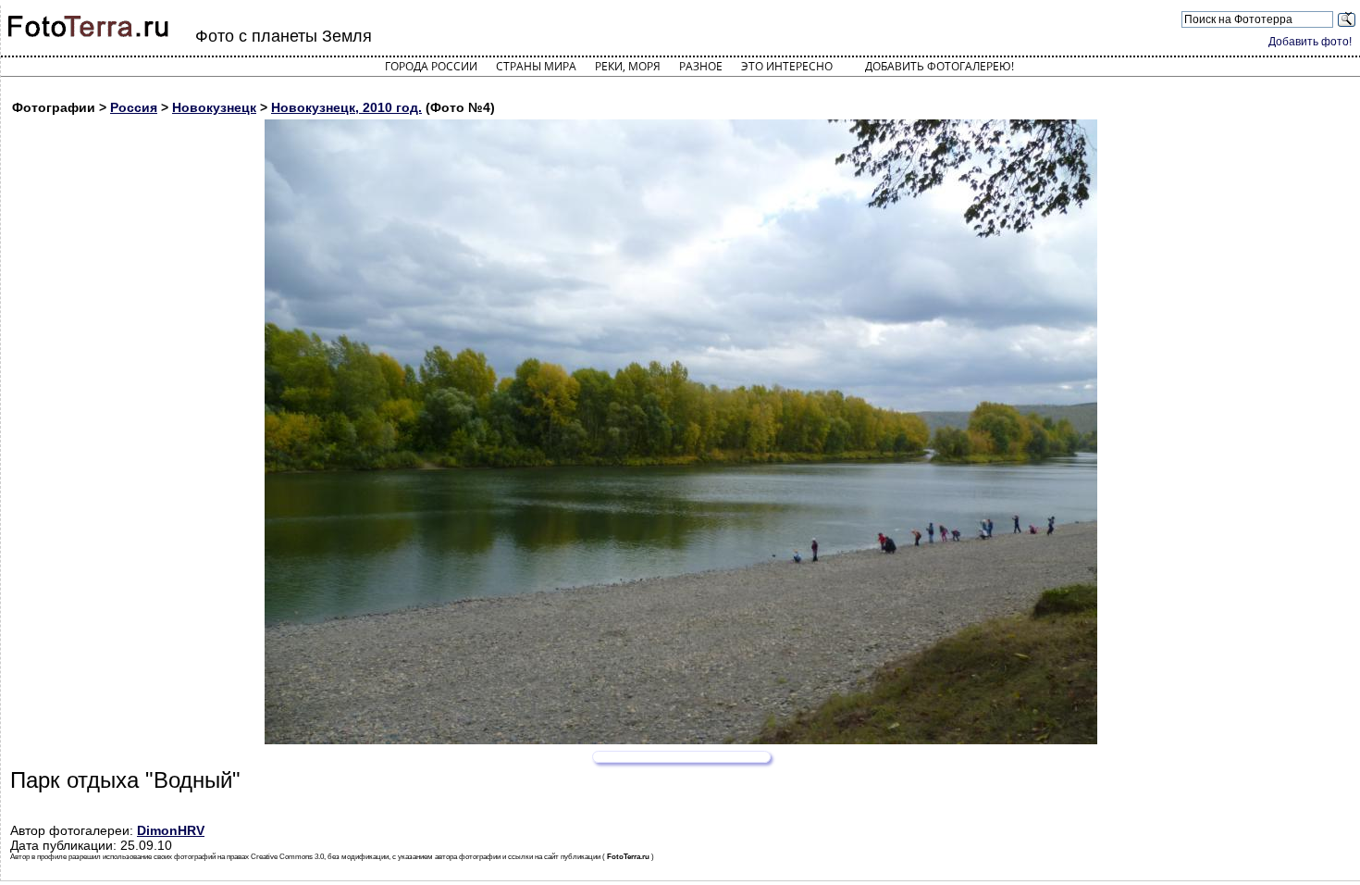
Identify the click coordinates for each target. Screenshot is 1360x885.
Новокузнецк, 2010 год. (346, 107)
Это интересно (787, 66)
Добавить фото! (1310, 41)
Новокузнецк (214, 107)
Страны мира (536, 66)
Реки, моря (628, 66)
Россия (133, 107)
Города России (431, 66)
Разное (701, 66)
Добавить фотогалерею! (939, 66)
